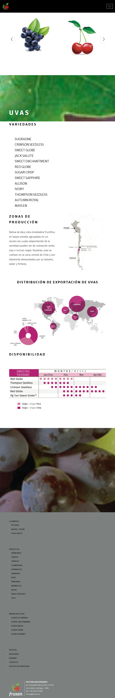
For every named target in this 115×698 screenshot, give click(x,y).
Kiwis (13, 578)
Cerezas (14, 557)
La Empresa (14, 521)
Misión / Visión (18, 529)
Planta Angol (17, 626)
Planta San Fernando (21, 622)
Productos (14, 549)
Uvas (13, 598)
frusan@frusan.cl (33, 694)
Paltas (14, 590)
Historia (15, 525)
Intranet (13, 658)
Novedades (14, 654)
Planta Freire (17, 630)
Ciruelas (15, 561)
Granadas (15, 573)
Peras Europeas (18, 594)
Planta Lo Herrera (19, 618)
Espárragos (16, 569)
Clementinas (16, 565)
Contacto (13, 662)
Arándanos (16, 553)
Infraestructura (17, 614)
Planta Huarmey (18, 634)
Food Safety (17, 533)
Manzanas (15, 582)
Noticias (13, 650)
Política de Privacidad (19, 666)
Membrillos (16, 586)
